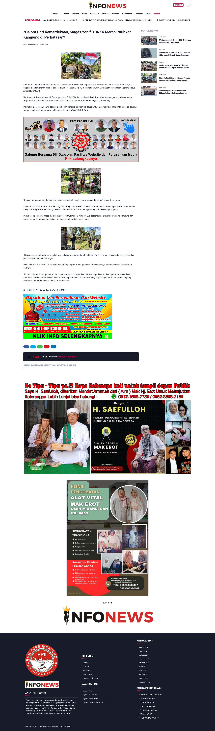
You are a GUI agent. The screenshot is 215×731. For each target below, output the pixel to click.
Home (84, 14)
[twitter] (33, 346)
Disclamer (86, 670)
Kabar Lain (94, 14)
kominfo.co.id (143, 647)
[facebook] (26, 346)
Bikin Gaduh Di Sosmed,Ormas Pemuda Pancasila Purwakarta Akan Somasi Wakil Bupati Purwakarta (174, 79)
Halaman (75, 14)
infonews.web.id (144, 682)
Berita (55, 14)
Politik (148, 14)
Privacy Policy (87, 674)
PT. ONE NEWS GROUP (146, 702)
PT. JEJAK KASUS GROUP (147, 699)
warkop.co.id (143, 655)
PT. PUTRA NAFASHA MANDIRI (149, 718)
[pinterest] (47, 346)
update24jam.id (144, 678)
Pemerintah (127, 14)
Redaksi (85, 663)
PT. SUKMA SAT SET (145, 714)
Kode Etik (86, 667)
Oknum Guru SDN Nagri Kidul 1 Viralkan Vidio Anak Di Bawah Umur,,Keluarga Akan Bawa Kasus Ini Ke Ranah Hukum (174, 54)
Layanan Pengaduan (90, 695)
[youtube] (189, 727)
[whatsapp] (40, 346)
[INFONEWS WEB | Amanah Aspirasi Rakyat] (107, 8)
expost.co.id (143, 651)
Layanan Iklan (87, 691)
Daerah (66, 14)
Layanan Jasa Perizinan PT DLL (93, 702)
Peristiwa (139, 14)
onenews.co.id (144, 659)
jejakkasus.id (143, 670)
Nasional (115, 14)
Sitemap (178, 5)
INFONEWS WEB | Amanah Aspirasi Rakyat (55, 727)
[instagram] (185, 727)
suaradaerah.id (144, 674)
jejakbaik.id (142, 667)
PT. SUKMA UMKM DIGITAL (148, 710)
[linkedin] (53, 346)
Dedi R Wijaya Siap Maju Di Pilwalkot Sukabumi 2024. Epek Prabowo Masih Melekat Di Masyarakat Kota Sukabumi (174, 66)
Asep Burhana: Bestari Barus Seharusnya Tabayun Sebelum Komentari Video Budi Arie (92, 20)
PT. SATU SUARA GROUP (147, 706)
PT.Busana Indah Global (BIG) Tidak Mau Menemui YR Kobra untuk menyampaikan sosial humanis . (175, 41)
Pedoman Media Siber (90, 678)
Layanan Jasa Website (90, 699)
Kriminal (105, 14)
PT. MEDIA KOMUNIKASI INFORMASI (151, 695)
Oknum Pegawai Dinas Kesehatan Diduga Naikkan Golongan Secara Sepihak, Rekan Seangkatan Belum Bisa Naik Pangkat (175, 92)
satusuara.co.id (144, 663)
